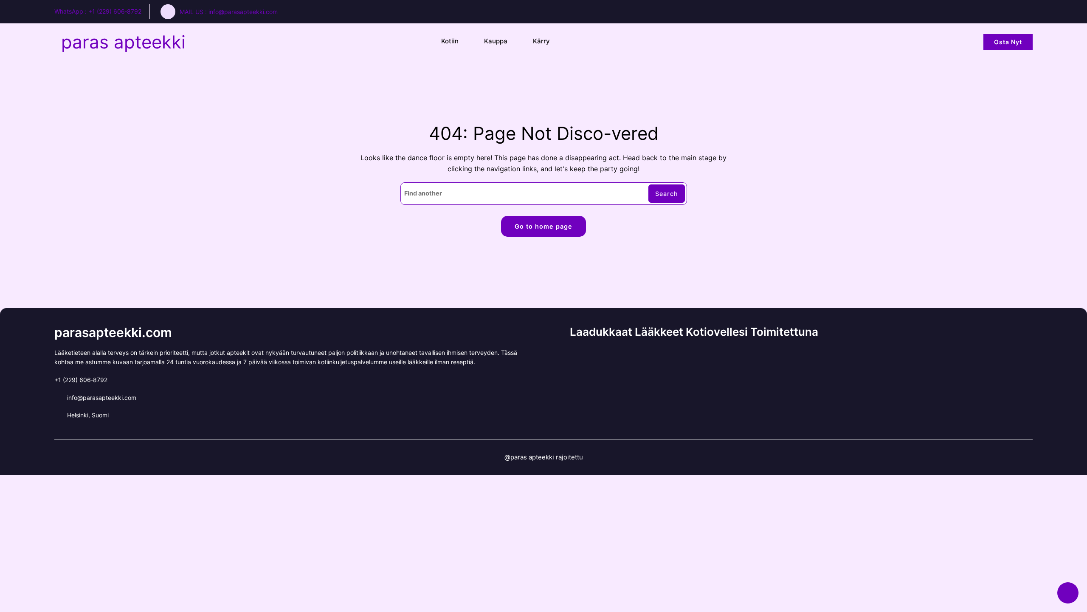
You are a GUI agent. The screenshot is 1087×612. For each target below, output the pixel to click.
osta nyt (1008, 41)
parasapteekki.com (113, 332)
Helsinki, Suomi (88, 415)
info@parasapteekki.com (243, 11)
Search (666, 193)
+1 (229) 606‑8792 (114, 11)
